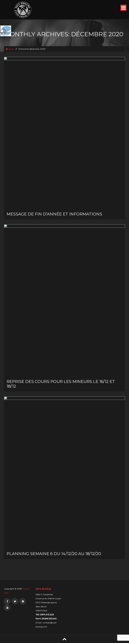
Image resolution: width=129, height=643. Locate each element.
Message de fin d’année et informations (54, 214)
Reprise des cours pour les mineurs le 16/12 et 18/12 (61, 384)
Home (11, 49)
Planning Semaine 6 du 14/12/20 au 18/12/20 (54, 553)
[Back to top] (64, 638)
